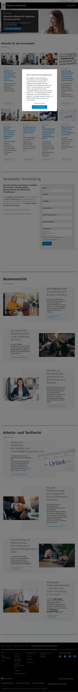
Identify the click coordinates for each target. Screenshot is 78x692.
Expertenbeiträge (31, 653)
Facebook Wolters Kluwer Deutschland (60, 657)
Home (2, 646)
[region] (39, 90)
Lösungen (9, 646)
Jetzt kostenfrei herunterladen (19, 474)
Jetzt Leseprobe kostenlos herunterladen (54, 316)
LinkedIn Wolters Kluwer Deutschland (70, 657)
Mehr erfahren (8, 103)
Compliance (17, 670)
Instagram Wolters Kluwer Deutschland (65, 657)
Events (3, 661)
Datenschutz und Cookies (23, 683)
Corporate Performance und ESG (18, 665)
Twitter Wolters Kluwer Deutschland (75, 657)
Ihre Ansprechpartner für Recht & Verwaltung (45, 654)
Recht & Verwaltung (19, 673)
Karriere (29, 656)
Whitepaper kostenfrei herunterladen (17, 568)
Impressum (30, 662)
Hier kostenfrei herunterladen (55, 406)
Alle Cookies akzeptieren (39, 107)
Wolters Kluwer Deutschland (21, 646)
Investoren (30, 659)
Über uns (3, 653)
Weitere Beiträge (7, 283)
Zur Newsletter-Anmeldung (12, 28)
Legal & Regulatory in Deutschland (57, 684)
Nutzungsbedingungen (7, 683)
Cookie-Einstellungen (39, 103)
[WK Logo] (7, 678)
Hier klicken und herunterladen (19, 357)
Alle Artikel (4, 47)
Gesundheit (17, 656)
